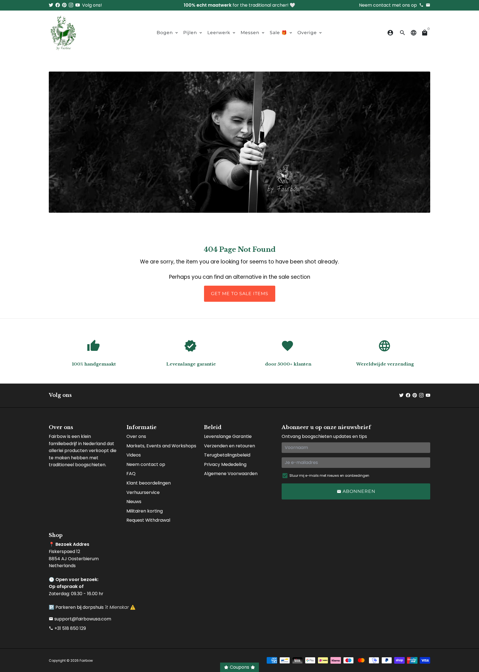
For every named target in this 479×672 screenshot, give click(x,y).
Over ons (136, 436)
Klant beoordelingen (148, 483)
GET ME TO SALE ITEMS (239, 293)
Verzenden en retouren (229, 446)
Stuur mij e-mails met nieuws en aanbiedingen (329, 475)
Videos (133, 455)
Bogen (168, 32)
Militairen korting (144, 511)
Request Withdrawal (148, 520)
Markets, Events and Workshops (161, 446)
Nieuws (133, 501)
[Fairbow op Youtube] (77, 5)
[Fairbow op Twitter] (51, 5)
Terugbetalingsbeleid (227, 455)
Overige (310, 32)
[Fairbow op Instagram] (71, 5)
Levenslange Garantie (228, 436)
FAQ (131, 473)
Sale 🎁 (281, 32)
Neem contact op (145, 464)
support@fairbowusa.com (80, 619)
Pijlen (193, 32)
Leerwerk (221, 32)
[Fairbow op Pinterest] (64, 5)
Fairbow (86, 660)
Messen (253, 32)
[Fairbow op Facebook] (57, 5)
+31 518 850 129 (67, 628)
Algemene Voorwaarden (231, 473)
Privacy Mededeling (225, 464)
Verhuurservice (143, 492)
